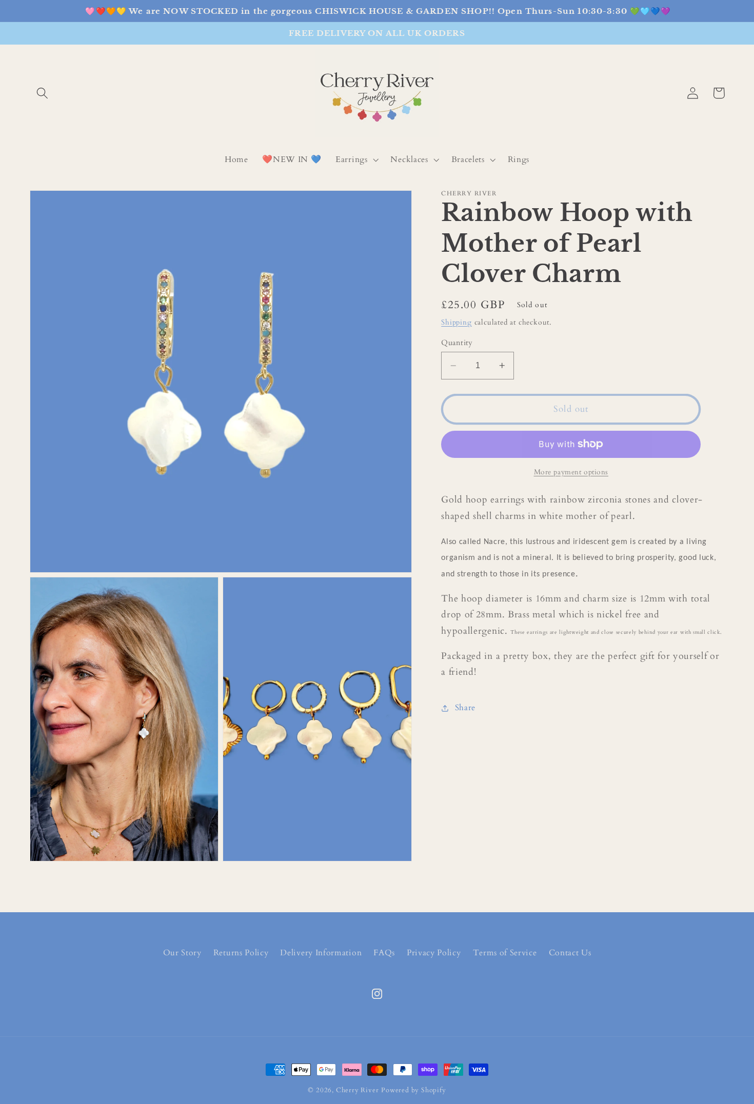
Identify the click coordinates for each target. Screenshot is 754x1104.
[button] (43, 93)
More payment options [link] (571, 472)
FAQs (384, 952)
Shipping (456, 322)
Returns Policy (241, 952)
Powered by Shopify (413, 1090)
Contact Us (570, 952)
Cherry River (357, 1090)
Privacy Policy (434, 952)
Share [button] (465, 707)
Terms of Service (505, 952)
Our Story (182, 952)
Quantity (457, 342)
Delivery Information (321, 952)
